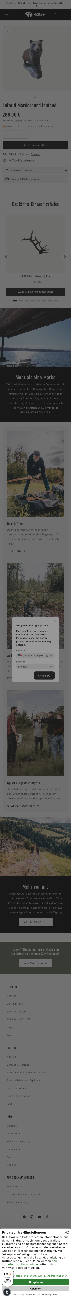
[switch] (7, 1281)
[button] (7, 1292)
